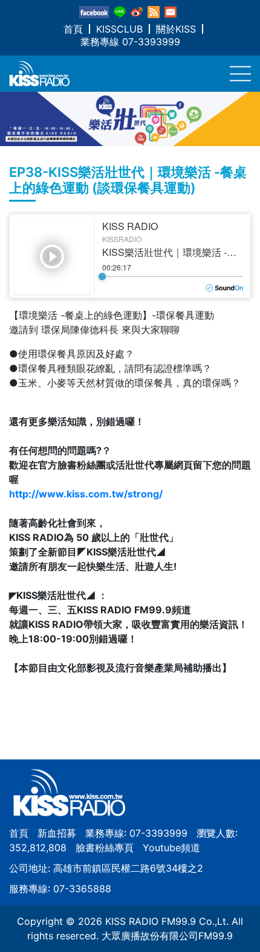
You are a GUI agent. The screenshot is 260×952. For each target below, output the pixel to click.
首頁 (73, 29)
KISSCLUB (119, 29)
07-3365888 (82, 889)
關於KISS (176, 29)
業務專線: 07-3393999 (136, 833)
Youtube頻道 (171, 848)
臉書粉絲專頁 (105, 848)
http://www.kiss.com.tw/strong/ (86, 494)
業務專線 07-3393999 (130, 41)
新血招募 (56, 833)
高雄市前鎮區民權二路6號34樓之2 (128, 868)
